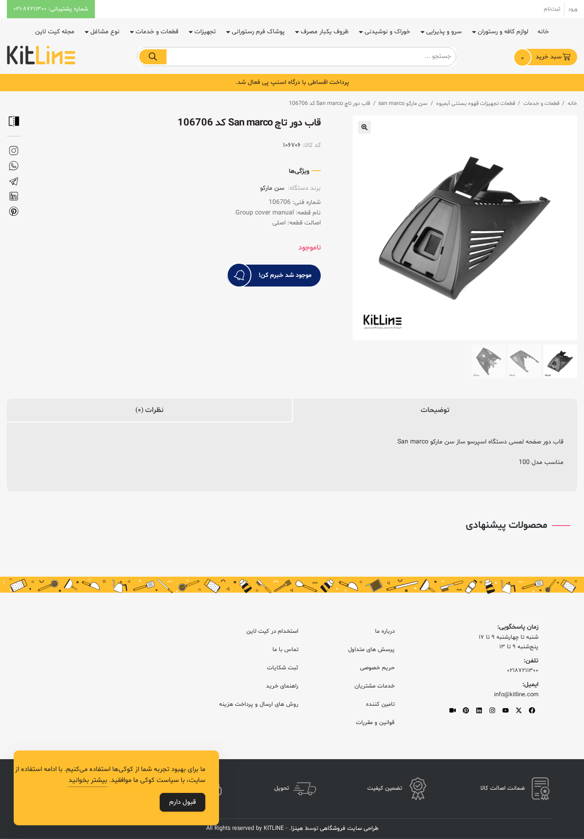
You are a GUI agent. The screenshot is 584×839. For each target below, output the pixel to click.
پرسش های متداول (371, 650)
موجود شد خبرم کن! (285, 275)
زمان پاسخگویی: (517, 627)
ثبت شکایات (282, 668)
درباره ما (385, 631)
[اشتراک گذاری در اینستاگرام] (14, 151)
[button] (364, 127)
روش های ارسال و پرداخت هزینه (258, 704)
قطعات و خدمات (157, 31)
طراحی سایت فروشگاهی (348, 828)
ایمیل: (530, 684)
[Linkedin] (479, 710)
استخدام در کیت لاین (272, 631)
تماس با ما (285, 650)
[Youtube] (505, 710)
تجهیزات (205, 31)
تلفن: (531, 661)
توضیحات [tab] (435, 410)
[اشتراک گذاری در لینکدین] (14, 196)
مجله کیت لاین (54, 31)
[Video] (452, 710)
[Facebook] (532, 710)
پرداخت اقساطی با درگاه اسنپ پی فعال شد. (292, 82)
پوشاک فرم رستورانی (258, 31)
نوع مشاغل (105, 31)
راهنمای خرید (282, 686)
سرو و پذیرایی (444, 31)
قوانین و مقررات (375, 723)
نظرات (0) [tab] (149, 410)
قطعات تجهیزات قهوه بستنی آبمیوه (475, 103)
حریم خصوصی (377, 668)
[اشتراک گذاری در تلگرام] (14, 181)
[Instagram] (492, 710)
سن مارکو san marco (403, 103)
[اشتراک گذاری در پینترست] (14, 211)
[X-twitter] (518, 710)
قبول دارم (182, 802)
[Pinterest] (465, 710)
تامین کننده (380, 704)
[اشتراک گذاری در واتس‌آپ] (14, 166)
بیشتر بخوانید (87, 780)
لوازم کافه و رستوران (503, 31)
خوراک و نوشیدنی (387, 31)
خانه (543, 31)
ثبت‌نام (552, 9)
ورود (572, 9)
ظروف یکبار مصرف (325, 31)
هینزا (297, 828)
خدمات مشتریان (375, 686)
